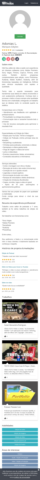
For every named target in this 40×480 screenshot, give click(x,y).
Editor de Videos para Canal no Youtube (15, 267)
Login (26, 3)
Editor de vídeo (7, 283)
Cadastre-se (34, 3)
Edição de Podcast (8, 253)
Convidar (20, 36)
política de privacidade (22, 477)
